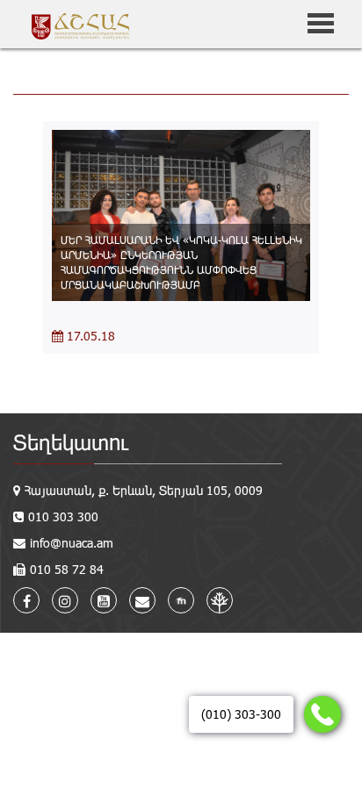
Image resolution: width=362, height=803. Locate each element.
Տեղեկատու (70, 442)
